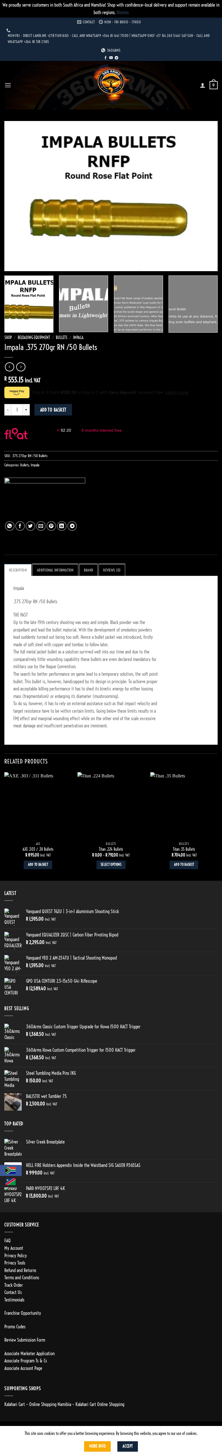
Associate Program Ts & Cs (25, 1361)
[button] (7, 85)
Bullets (61, 337)
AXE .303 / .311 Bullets (38, 849)
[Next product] (9, 366)
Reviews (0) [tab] (112, 570)
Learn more (176, 392)
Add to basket (53, 410)
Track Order (13, 1285)
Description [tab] (18, 570)
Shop (8, 337)
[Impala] (44, 499)
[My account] (203, 85)
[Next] (206, 196)
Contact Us (13, 1292)
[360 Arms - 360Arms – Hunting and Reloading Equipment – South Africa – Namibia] (111, 85)
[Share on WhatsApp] (9, 526)
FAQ (7, 1240)
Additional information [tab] (55, 570)
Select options (111, 865)
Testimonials (14, 1300)
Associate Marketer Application (29, 1353)
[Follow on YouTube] (111, 58)
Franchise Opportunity (22, 1313)
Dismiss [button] (123, 12)
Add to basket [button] (38, 865)
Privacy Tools (14, 1263)
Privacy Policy (15, 1255)
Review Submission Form (24, 1340)
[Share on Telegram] (72, 526)
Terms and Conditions (21, 1277)
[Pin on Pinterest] (51, 526)
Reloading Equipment (34, 337)
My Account (13, 1248)
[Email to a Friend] (41, 526)
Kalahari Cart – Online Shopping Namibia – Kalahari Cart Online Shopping (64, 1404)
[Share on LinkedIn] (61, 526)
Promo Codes (14, 1327)
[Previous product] (20, 366)
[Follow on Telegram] (116, 58)
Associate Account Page (23, 1368)
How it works (44, 436)
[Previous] (16, 196)
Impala (78, 337)
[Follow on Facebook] (105, 58)
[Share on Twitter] (30, 526)
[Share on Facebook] (20, 526)
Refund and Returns (20, 1270)
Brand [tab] (88, 570)
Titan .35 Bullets (184, 849)
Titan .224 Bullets (111, 849)
